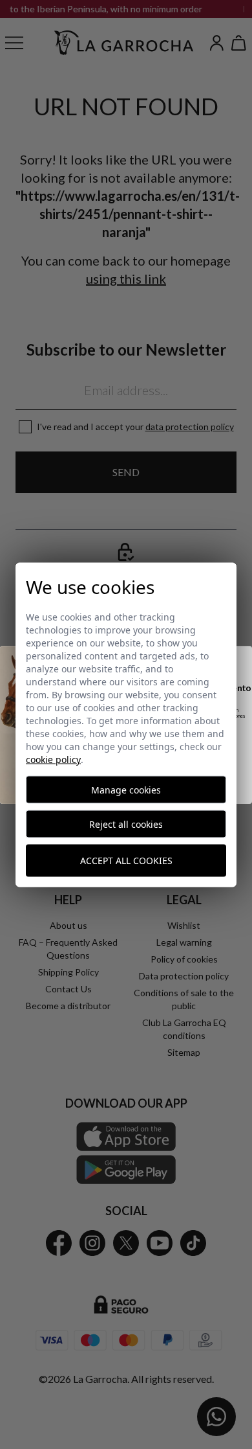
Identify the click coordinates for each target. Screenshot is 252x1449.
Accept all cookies (126, 860)
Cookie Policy (53, 759)
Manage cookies (126, 789)
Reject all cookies (126, 823)
